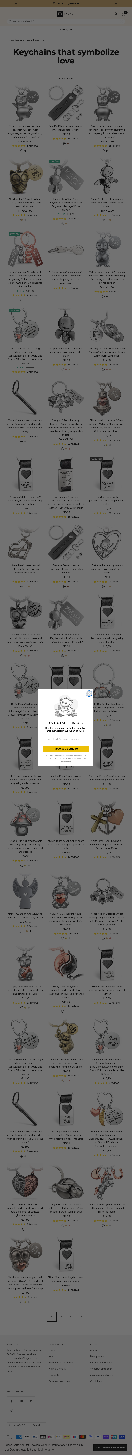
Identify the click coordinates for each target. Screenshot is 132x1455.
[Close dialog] (89, 694)
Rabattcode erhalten (66, 748)
